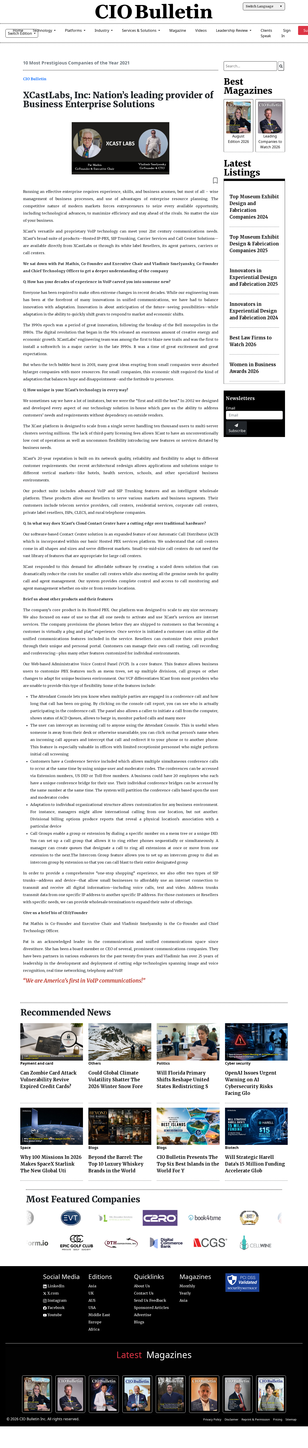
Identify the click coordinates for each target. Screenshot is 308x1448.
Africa (93, 1329)
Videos (201, 30)
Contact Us (144, 1293)
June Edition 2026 (172, 1393)
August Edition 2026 (38, 1393)
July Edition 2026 (105, 1393)
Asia (92, 1286)
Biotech (232, 1147)
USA (92, 1307)
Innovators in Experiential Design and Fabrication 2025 (254, 277)
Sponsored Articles (151, 1307)
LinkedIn (55, 1286)
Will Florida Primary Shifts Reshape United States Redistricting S (183, 1079)
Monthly (187, 1286)
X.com (52, 1293)
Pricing (277, 1419)
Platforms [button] (74, 30)
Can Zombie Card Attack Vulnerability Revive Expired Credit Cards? (48, 1079)
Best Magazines (248, 86)
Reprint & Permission (255, 1419)
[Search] (281, 66)
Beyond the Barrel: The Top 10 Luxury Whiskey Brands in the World (115, 1163)
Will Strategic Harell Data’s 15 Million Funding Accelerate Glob (255, 1163)
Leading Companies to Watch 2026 (270, 141)
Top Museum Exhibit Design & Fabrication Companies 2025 (254, 243)
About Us (142, 1286)
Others (94, 1063)
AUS (91, 1300)
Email (230, 408)
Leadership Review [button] (232, 30)
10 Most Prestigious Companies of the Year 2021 (76, 63)
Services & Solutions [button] (139, 30)
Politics (163, 1063)
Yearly (185, 1293)
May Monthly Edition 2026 (205, 1393)
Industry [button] (102, 30)
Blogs (93, 1147)
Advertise (142, 1315)
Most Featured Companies (83, 1199)
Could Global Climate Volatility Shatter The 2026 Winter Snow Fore (115, 1079)
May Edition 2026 (239, 1393)
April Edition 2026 (272, 1393)
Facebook (56, 1307)
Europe (94, 1322)
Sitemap (291, 1419)
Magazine (177, 30)
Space (25, 1147)
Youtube (54, 1315)
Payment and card (36, 1063)
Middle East (99, 1315)
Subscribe (237, 430)
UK (91, 1293)
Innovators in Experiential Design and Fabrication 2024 (254, 310)
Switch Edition (20, 33)
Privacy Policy (212, 1419)
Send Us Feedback (150, 1300)
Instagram (57, 1300)
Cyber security (238, 1063)
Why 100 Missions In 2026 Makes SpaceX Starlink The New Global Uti (51, 1163)
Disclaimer (231, 1419)
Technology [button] (42, 30)
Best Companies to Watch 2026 (138, 1393)
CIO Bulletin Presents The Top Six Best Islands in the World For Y (188, 1163)
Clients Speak (266, 33)
